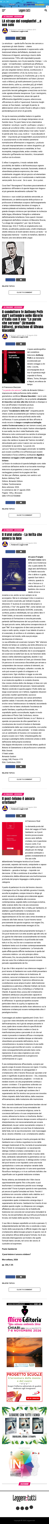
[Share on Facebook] (10, 38)
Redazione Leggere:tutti (19, 31)
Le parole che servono (12, 390)
